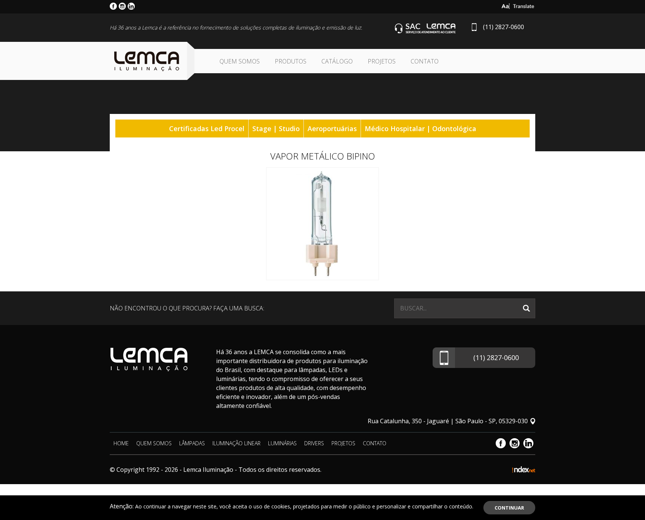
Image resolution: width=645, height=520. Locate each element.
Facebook (501, 443)
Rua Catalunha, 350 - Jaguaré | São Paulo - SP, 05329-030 (448, 421)
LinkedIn (528, 443)
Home (121, 443)
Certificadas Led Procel (206, 128)
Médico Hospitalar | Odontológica (420, 128)
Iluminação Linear (236, 443)
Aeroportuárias (332, 128)
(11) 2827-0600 (503, 27)
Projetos (382, 61)
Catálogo (337, 61)
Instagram (515, 443)
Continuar (509, 507)
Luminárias (282, 443)
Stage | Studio (276, 128)
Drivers (314, 443)
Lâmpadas (192, 443)
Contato (425, 61)
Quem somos (239, 61)
